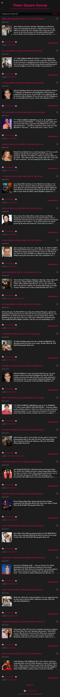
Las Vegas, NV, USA (12, 170)
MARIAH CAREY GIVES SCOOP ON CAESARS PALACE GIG (22, 144)
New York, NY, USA (11, 77)
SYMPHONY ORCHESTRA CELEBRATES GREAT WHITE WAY (23, 622)
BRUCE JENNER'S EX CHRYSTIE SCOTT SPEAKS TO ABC (22, 208)
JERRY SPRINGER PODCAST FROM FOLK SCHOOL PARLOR (23, 19)
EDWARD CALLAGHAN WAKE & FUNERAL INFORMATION (22, 366)
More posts (30, 685)
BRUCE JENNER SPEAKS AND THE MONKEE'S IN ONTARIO (23, 398)
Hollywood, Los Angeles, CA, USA (15, 298)
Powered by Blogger (31, 691)
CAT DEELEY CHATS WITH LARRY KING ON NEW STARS (22, 176)
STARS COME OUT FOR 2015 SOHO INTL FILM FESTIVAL (22, 240)
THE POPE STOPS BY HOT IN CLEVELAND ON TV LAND (22, 272)
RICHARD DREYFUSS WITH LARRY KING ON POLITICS (21, 304)
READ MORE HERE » (53, 43)
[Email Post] (16, 42)
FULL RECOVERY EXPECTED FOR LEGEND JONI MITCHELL (23, 112)
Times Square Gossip (30, 5)
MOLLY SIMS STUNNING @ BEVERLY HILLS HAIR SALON (22, 590)
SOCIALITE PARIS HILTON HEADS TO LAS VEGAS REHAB (22, 526)
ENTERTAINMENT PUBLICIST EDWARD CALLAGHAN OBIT (23, 83)
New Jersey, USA (11, 648)
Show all (55, 14)
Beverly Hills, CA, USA (12, 616)
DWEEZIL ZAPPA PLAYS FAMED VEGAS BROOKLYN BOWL (22, 494)
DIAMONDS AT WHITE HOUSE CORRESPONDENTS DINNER (23, 558)
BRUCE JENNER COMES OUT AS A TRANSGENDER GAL (21, 654)
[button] (57, 19)
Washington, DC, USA (12, 584)
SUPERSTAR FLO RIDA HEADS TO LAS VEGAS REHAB (21, 334)
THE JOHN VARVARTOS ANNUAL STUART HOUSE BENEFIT (23, 430)
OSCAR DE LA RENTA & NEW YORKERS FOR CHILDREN (22, 462)
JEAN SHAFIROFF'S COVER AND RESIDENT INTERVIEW (22, 51)
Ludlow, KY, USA (11, 45)
